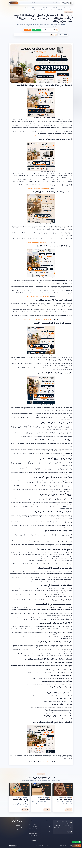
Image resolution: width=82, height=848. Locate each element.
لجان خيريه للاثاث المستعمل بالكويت (20, 800)
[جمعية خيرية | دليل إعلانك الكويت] (71, 822)
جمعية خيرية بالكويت (55, 7)
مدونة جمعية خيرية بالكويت (46, 7)
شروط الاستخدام (40, 845)
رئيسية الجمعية (56, 3)
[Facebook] (71, 832)
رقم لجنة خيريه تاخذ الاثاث (64, 799)
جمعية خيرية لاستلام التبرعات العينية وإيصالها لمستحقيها (39, 188)
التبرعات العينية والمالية (33, 833)
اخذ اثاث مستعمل (45, 799)
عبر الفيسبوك (45, 761)
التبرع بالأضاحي (34, 831)
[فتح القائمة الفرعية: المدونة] (31, 3)
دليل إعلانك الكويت (70, 7)
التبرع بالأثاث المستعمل (33, 824)
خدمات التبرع (49, 3)
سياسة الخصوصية (46, 845)
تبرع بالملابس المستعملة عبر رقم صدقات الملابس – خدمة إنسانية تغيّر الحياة (39, 320)
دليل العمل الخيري (41, 3)
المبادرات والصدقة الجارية (33, 835)
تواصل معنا (22, 3)
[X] (68, 832)
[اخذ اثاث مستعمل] (41, 789)
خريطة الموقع (35, 845)
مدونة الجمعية (49, 829)
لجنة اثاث (27, 7)
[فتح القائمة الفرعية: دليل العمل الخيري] (37, 3)
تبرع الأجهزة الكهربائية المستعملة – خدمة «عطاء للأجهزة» (38, 296)
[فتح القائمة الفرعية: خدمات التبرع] (46, 3)
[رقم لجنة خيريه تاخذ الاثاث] (62, 789)
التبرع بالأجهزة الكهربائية (33, 829)
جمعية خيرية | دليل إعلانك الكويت (62, 822)
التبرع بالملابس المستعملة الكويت (39, 136)
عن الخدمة (27, 3)
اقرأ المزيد (69, 810)
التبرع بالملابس (34, 826)
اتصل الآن (27, 30)
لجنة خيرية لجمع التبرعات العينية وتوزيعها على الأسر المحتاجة (37, 242)
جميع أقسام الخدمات (33, 838)
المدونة (33, 3)
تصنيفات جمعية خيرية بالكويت (35, 7)
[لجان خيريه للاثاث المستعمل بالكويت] (19, 789)
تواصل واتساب (13, 3)
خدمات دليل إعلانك (63, 7)
